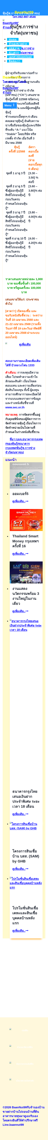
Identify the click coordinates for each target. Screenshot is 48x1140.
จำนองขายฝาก (18, 43)
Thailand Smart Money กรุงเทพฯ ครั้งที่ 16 (25, 541)
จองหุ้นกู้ (11, 443)
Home (13, 39)
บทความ (14, 48)
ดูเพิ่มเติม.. (20, 501)
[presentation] (26, 475)
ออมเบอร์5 (20, 494)
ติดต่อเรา (14, 61)
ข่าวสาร (14, 52)
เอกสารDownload (20, 56)
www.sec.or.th (15, 407)
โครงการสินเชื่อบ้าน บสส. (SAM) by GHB (25, 856)
